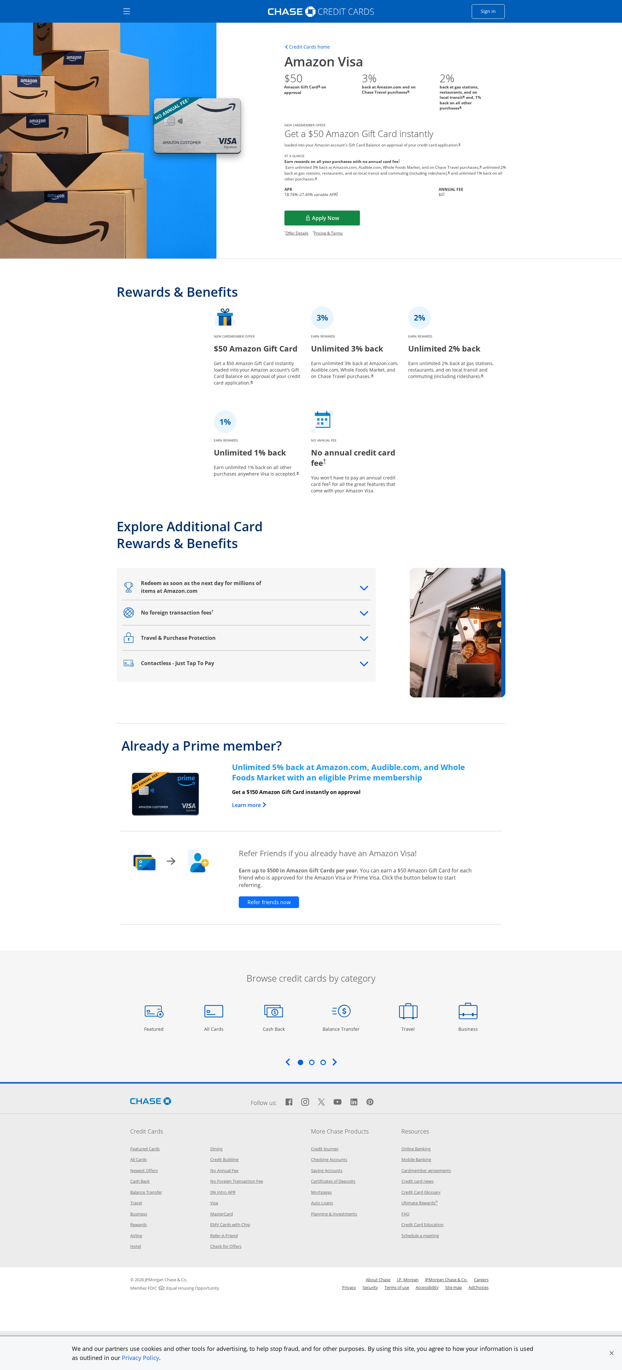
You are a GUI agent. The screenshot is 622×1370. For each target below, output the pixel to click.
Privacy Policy (140, 1358)
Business (468, 1029)
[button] (611, 1353)
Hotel (135, 1246)
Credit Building (224, 1159)
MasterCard (221, 1214)
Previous (288, 1061)
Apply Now (335, 219)
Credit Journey (325, 1149)
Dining (216, 1149)
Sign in (493, 11)
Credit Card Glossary (421, 1192)
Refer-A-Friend (224, 1235)
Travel (410, 1029)
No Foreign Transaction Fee (236, 1181)
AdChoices (478, 1287)
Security (370, 1287)
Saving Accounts (326, 1170)
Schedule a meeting (420, 1235)
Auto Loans (322, 1203)
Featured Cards (145, 1149)
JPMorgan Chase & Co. (446, 1280)
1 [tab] (300, 1062)
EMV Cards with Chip (230, 1224)
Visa (214, 1203)
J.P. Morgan (408, 1280)
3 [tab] (323, 1062)
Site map (453, 1287)
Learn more (249, 805)
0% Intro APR (223, 1192)
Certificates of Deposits (333, 1181)
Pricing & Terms (328, 233)
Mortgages (321, 1192)
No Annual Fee (224, 1170)
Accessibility (427, 1287)
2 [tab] (311, 1062)
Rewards (138, 1224)
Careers (481, 1280)
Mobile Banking (416, 1159)
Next (335, 1061)
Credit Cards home (309, 47)
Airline (136, 1235)
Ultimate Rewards (419, 1203)
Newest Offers (144, 1170)
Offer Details (296, 233)
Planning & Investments (334, 1214)
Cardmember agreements (426, 1170)
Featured (154, 1029)
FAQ (405, 1214)
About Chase (378, 1280)
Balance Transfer (341, 1029)
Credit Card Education (422, 1224)
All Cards (214, 1029)
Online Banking (416, 1149)
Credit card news (417, 1181)
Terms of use (397, 1287)
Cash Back (274, 1029)
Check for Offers (225, 1246)
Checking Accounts (329, 1159)
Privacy (349, 1287)
